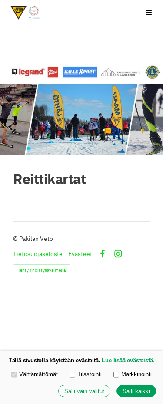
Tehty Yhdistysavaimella (42, 270)
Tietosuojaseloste (38, 254)
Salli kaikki (136, 391)
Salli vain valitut (84, 391)
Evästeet (80, 254)
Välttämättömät (38, 374)
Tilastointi (89, 374)
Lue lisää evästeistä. (128, 360)
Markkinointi (136, 374)
